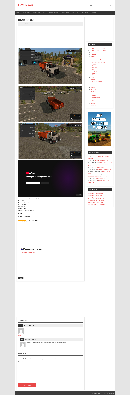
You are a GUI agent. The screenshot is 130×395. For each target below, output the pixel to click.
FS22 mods (94, 13)
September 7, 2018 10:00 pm (30, 325)
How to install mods (39, 13)
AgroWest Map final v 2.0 (101, 160)
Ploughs (94, 69)
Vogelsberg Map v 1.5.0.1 (104, 169)
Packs (92, 85)
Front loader (95, 66)
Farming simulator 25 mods (95, 193)
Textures (93, 89)
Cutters (94, 64)
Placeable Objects (97, 81)
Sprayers (94, 73)
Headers (94, 67)
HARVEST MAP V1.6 (99, 167)
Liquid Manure (96, 97)
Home (17, 13)
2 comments (33, 23)
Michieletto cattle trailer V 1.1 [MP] (97, 176)
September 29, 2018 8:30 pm (31, 339)
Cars (92, 52)
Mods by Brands (53, 13)
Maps (92, 77)
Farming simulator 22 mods (95, 195)
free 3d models (110, 393)
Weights (94, 75)
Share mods (26, 13)
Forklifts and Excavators (97, 58)
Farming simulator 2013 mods (96, 200)
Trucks (20, 278)
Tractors (93, 91)
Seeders (94, 71)
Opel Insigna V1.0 (99, 178)
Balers (94, 95)
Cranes (93, 56)
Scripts (93, 87)
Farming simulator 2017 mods (98, 50)
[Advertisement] (50, 36)
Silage (94, 99)
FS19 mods (85, 13)
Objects (93, 79)
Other (92, 84)
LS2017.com (25, 5)
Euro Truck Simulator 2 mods (96, 202)
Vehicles (93, 105)
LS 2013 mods (65, 13)
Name (20, 378)
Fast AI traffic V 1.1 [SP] (105, 162)
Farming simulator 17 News (97, 48)
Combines (94, 54)
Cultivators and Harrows (98, 62)
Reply (19, 335)
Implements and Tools (97, 59)
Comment (21, 361)
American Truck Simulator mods (96, 204)
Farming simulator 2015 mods (96, 198)
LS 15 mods (75, 13)
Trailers (93, 93)
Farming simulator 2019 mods (96, 197)
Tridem (94, 100)
